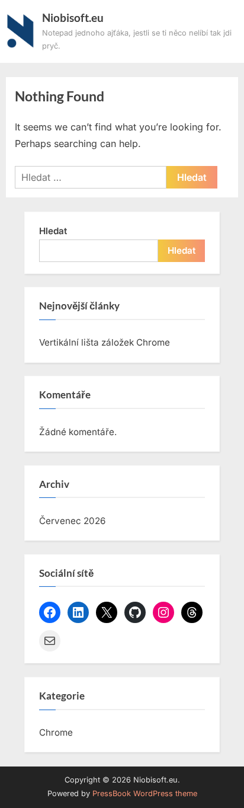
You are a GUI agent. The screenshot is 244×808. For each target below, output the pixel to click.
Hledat (53, 231)
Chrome (56, 732)
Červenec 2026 (72, 520)
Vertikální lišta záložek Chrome (104, 342)
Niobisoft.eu (73, 17)
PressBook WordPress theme (144, 793)
